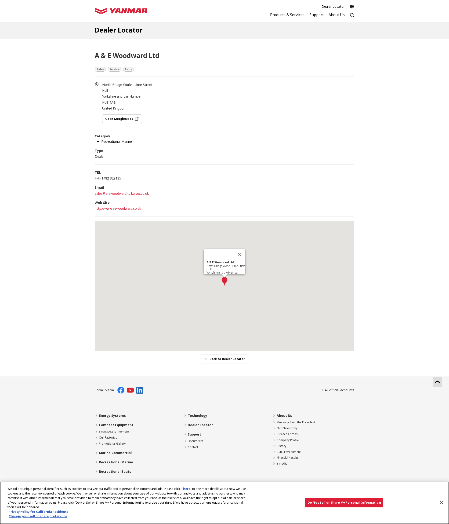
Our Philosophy (287, 428)
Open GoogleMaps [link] (119, 119)
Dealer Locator (333, 6)
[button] (224, 281)
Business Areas (287, 434)
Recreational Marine (116, 462)
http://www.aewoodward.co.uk (118, 208)
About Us (284, 415)
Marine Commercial (115, 453)
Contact (193, 447)
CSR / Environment (289, 452)
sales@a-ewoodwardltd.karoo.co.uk (122, 193)
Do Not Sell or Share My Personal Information (344, 502)
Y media (282, 463)
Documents (195, 441)
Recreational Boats (115, 471)
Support (194, 434)
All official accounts (339, 390)
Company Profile (288, 440)
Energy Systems (112, 415)
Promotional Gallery (112, 444)
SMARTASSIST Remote (114, 432)
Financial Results (288, 458)
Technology (197, 415)
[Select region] (352, 6)
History (281, 446)
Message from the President (296, 422)
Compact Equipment (116, 425)
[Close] (239, 254)
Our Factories (108, 438)
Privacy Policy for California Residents (38, 511)
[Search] (352, 17)
